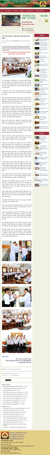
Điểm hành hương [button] (18, 14)
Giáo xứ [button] (15, 10)
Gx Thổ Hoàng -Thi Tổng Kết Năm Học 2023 (12, 388)
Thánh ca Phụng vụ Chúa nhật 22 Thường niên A (41, 49)
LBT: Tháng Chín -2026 (43, 85)
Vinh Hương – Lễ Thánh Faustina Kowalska (12, 427)
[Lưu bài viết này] (30, 43)
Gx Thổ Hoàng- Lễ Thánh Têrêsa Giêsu (11, 414)
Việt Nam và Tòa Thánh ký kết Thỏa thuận (41, 175)
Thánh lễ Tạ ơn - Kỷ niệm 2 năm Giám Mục (43, 99)
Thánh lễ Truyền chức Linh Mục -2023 (43, 154)
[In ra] (28, 43)
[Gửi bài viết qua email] (25, 43)
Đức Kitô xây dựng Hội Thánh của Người (41, 123)
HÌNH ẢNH (5, 356)
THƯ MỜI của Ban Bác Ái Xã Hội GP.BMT (41, 113)
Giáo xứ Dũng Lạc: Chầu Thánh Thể (10, 416)
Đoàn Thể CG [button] (40, 10)
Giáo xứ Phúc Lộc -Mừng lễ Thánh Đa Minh (44, 180)
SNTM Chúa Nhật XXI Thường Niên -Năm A (41, 128)
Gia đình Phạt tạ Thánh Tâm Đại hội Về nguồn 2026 (44, 44)
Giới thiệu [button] (8, 10)
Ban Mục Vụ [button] (30, 10)
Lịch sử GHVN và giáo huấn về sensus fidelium (44, 71)
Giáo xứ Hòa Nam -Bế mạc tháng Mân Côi (11, 400)
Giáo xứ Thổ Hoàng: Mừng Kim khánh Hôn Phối (13, 386)
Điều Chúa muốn (44, 53)
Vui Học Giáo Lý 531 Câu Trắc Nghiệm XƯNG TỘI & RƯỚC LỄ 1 (42, 148)
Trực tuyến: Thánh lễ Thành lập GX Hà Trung (44, 89)
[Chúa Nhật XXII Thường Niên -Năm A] (11, 20)
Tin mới (41, 35)
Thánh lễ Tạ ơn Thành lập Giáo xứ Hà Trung (44, 57)
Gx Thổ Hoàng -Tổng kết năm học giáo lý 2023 (12, 394)
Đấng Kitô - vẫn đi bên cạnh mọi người (41, 104)
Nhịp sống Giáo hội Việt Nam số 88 (44, 39)
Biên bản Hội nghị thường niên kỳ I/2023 (44, 164)
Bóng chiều (42, 61)
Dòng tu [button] (22, 10)
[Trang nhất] (2, 10)
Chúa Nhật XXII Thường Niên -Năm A (28, 24)
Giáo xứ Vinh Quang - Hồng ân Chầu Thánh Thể (12, 396)
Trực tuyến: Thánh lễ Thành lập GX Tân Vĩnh (41, 65)
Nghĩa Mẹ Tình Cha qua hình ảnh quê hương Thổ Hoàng (14, 424)
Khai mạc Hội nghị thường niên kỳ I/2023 (41, 159)
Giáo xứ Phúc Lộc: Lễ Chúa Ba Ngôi (44, 184)
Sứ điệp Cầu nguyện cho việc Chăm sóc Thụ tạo (41, 81)
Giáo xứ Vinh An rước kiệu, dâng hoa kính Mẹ (12, 420)
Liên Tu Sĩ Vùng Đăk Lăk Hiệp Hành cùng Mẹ (12, 418)
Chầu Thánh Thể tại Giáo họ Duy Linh (10, 410)
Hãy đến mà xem (43, 108)
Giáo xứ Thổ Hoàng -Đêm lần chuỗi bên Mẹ (12, 412)
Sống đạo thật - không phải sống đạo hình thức (41, 94)
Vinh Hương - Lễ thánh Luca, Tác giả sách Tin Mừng (13, 408)
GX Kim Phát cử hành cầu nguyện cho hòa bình (12, 392)
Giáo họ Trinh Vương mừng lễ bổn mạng (43, 118)
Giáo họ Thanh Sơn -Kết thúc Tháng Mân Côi (12, 398)
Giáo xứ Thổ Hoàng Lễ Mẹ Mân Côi (10, 422)
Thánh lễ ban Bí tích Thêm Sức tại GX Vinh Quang (44, 76)
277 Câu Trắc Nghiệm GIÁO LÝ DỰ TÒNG (43, 138)
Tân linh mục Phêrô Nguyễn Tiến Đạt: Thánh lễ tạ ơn (41, 170)
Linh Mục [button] (7, 14)
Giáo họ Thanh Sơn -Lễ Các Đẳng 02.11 (11, 402)
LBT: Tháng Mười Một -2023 (8, 390)
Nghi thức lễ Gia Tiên (43, 142)
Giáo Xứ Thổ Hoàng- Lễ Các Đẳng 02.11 (11, 404)
